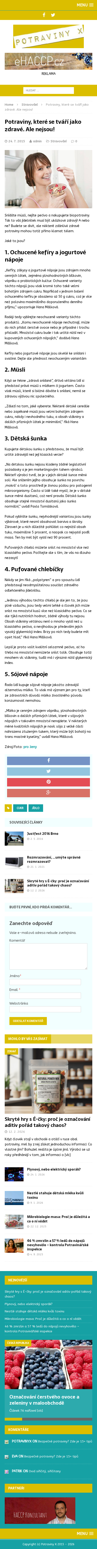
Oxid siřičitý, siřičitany (45, 1471)
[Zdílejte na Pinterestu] (48, 782)
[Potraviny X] (48, 36)
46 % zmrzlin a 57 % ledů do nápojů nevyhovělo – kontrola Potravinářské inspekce (58, 1245)
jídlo (36, 808)
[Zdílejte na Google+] (48, 793)
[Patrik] (6, 1471)
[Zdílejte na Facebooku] (48, 761)
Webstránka (18, 1004)
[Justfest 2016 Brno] (14, 843)
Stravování (59, 141)
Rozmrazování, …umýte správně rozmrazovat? (54, 859)
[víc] (68, 1155)
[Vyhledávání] (48, 90)
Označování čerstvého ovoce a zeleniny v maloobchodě (44, 1400)
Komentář (17, 941)
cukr (20, 808)
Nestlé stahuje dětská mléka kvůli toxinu (55, 1195)
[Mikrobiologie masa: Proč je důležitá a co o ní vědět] (14, 1226)
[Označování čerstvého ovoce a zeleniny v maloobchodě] (48, 1364)
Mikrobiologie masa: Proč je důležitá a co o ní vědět (58, 1219)
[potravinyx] (6, 1441)
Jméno (14, 976)
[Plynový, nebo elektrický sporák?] (14, 1179)
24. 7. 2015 (16, 141)
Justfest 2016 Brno (42, 833)
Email (14, 990)
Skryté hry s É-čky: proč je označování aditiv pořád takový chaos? (58, 883)
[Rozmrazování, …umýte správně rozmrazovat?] (14, 866)
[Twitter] (53, 15)
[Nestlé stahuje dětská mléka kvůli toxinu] (14, 1202)
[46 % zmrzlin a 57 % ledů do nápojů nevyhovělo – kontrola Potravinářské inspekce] (14, 1250)
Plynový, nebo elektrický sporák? (54, 1169)
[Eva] (6, 1456)
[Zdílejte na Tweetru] (48, 771)
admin (37, 141)
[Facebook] (44, 15)
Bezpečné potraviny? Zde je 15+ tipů (65, 1441)
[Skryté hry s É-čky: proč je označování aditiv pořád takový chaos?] (14, 890)
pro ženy (30, 747)
